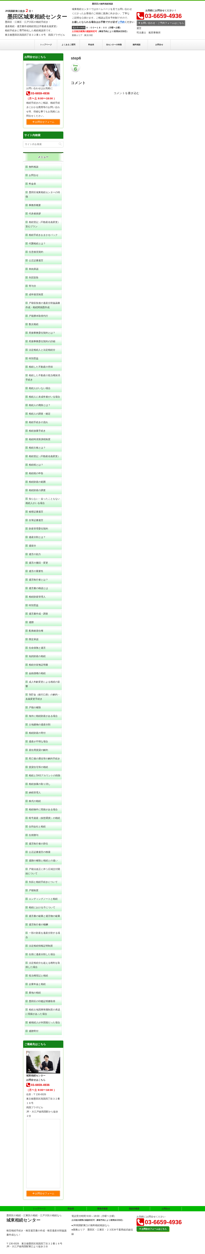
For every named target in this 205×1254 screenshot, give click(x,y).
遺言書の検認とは (38, 588)
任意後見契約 (36, 252)
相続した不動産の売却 (41, 367)
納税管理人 (35, 792)
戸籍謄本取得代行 (38, 316)
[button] (60, 144)
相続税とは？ (36, 464)
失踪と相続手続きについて (43, 882)
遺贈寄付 (33, 1031)
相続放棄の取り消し (39, 784)
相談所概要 (134, 1208)
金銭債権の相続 (37, 673)
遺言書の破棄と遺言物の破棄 (44, 916)
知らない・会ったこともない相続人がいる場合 (43, 500)
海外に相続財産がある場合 (43, 716)
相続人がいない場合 (39, 388)
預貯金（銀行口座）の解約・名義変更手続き (43, 696)
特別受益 (33, 358)
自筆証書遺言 (36, 520)
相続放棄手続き (37, 430)
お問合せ (33, 175)
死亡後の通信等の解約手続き (44, 758)
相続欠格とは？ (37, 447)
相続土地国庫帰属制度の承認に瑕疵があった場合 (43, 1011)
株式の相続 (35, 801)
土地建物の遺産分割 (39, 724)
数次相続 (33, 324)
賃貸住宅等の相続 (38, 767)
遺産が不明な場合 (38, 741)
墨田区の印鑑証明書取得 (42, 1001)
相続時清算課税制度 (39, 439)
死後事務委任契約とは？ (42, 333)
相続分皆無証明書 (38, 664)
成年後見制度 (36, 294)
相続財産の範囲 (37, 482)
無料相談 (33, 167)
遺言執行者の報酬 (38, 924)
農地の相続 (35, 992)
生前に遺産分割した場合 (42, 954)
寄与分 (32, 286)
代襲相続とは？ (37, 243)
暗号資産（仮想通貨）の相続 (44, 818)
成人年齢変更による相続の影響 (43, 684)
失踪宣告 (33, 277)
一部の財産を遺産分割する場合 (43, 935)
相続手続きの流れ (38, 422)
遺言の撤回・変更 (38, 562)
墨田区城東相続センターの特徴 (43, 194)
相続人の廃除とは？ (39, 405)
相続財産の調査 (37, 490)
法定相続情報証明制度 (41, 946)
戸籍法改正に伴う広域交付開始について (43, 871)
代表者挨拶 (35, 213)
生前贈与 (33, 835)
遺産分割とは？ (37, 537)
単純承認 (33, 269)
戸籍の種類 (35, 707)
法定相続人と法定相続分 (42, 350)
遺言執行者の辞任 (38, 843)
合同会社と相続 (37, 826)
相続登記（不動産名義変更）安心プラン (43, 224)
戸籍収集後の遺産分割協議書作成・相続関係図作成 (43, 305)
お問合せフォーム (44, 122)
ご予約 (121, 22)
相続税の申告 (36, 473)
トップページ (39, 1208)
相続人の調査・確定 (39, 413)
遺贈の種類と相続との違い (43, 860)
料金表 (32, 183)
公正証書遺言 (36, 260)
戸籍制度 (33, 890)
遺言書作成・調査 (38, 613)
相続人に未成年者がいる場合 (44, 396)
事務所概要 (35, 205)
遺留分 (32, 545)
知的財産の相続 (37, 656)
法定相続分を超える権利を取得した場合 (43, 965)
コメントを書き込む (126, 93)
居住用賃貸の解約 (38, 750)
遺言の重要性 (36, 571)
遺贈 (31, 622)
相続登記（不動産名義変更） (44, 456)
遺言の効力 (35, 554)
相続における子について (42, 907)
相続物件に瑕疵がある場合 (43, 809)
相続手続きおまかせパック (43, 235)
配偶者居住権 (36, 630)
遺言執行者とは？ (38, 579)
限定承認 (33, 639)
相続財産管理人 (37, 596)
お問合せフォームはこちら (154, 1229)
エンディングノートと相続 (43, 899)
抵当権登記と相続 (38, 975)
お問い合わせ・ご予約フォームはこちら (162, 23)
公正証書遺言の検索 (39, 852)
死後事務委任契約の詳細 (42, 341)
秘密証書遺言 (36, 511)
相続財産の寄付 (37, 733)
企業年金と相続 (37, 984)
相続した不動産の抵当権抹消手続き (43, 377)
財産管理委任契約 (38, 528)
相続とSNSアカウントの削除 (44, 775)
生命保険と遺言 (37, 648)
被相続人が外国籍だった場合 (44, 1022)
